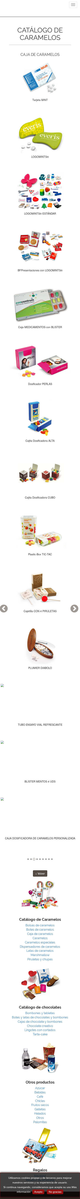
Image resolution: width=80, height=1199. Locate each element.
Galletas (40, 1109)
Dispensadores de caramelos (40, 946)
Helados (40, 1113)
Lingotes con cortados (40, 1030)
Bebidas (40, 1092)
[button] (71, 599)
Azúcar (40, 1088)
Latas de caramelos (40, 951)
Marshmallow (40, 955)
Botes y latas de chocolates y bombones (40, 1017)
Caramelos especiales (40, 942)
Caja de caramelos (40, 934)
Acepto (38, 1191)
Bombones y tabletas (40, 1013)
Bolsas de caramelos (40, 925)
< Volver (40, 873)
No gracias (55, 1191)
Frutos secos (40, 1105)
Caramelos (40, 938)
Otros (40, 1118)
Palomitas (40, 1122)
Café (40, 1096)
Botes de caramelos (40, 929)
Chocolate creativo (40, 1026)
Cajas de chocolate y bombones (40, 1021)
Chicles (40, 1101)
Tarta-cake (40, 1034)
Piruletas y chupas (40, 959)
